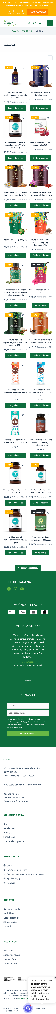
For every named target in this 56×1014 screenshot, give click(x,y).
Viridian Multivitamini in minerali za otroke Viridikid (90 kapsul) (15, 145)
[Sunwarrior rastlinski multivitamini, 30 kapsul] (41, 520)
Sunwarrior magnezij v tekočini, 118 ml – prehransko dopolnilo (15, 95)
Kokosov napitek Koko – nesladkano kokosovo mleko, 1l (15, 392)
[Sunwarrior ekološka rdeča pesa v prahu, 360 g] (41, 126)
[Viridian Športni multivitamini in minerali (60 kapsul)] (15, 520)
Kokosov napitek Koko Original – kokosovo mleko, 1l (40, 392)
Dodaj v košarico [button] (15, 108)
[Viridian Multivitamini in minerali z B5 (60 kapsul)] (41, 473)
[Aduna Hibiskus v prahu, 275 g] (41, 273)
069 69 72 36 (18, 797)
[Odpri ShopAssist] (28, 1008)
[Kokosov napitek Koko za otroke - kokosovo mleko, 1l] (15, 423)
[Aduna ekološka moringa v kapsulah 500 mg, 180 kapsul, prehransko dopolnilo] (15, 273)
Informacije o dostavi (17, 870)
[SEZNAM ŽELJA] (40, 23)
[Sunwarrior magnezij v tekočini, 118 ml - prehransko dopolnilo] (15, 76)
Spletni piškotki (42, 1008)
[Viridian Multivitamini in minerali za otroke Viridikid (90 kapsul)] (15, 126)
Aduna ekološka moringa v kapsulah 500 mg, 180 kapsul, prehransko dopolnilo (15, 292)
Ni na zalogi (40, 305)
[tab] (26, 680)
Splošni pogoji (13, 878)
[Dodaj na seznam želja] (23, 68)
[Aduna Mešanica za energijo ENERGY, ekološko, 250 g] (41, 323)
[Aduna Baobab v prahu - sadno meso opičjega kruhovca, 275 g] (41, 223)
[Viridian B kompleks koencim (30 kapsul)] (15, 473)
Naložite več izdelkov (28, 568)
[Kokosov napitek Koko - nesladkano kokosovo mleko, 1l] (15, 373)
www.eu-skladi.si (24, 998)
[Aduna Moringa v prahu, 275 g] (15, 223)
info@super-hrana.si (21, 801)
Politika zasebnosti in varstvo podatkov (25, 874)
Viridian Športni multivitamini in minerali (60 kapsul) (15, 539)
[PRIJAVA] (29, 23)
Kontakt (11, 883)
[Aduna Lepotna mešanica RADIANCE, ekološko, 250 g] (41, 176)
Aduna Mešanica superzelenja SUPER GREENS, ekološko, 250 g (15, 342)
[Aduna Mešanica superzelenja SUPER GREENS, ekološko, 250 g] (15, 323)
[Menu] (50, 23)
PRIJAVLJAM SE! (28, 733)
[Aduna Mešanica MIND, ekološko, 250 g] (41, 76)
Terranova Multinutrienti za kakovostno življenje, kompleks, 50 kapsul (40, 442)
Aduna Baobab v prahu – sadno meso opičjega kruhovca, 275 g (41, 242)
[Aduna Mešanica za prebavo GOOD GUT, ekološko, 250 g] (15, 176)
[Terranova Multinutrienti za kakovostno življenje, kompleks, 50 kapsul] (41, 423)
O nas (9, 865)
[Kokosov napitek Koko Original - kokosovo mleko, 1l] (41, 373)
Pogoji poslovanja (10, 1011)
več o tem (18, 727)
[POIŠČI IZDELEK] (34, 23)
